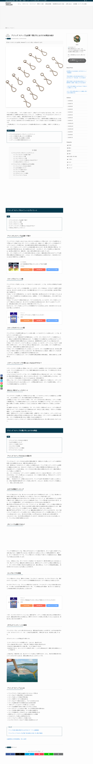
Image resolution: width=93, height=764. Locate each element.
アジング (8, 38)
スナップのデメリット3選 (21, 158)
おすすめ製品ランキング (21, 167)
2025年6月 (70, 106)
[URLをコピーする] (58, 754)
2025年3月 (70, 114)
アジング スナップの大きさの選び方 (23, 166)
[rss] (85, 0)
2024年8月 (70, 134)
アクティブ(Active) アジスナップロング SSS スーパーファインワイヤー (37, 600)
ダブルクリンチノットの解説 (22, 173)
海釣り (69, 148)
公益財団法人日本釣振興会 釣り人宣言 (16, 739)
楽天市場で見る (39, 269)
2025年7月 (70, 103)
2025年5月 (70, 109)
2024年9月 (70, 131)
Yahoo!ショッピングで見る (52, 269)
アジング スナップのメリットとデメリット (23, 152)
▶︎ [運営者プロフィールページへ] (77, 60)
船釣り (69, 150)
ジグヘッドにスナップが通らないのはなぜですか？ (27, 160)
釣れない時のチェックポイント (22, 161)
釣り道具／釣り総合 (72, 156)
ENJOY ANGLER (9, 4)
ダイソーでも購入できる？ (21, 169)
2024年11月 (70, 126)
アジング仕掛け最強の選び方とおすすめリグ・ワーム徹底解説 (23, 730)
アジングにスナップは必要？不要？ (23, 154)
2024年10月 (70, 129)
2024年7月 (70, 137)
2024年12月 (70, 123)
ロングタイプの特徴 (20, 171)
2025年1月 (70, 120)
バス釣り (70, 159)
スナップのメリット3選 (21, 156)
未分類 (69, 145)
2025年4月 (70, 112)
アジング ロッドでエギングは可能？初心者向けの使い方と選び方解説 (25, 733)
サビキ (69, 162)
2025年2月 (70, 117)
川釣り (69, 153)
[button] (10, 754)
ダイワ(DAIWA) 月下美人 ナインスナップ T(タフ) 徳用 (33, 264)
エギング (70, 167)
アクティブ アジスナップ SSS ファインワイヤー (32, 315)
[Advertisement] (46, 17)
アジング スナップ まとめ (21, 175)
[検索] (86, 0)
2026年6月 (70, 100)
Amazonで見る (26, 269)
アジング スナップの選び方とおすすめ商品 (23, 164)
